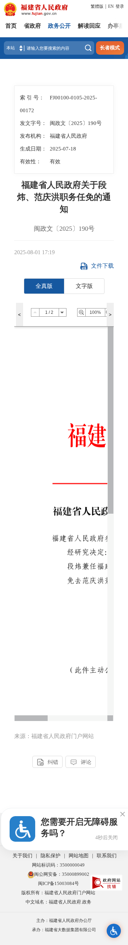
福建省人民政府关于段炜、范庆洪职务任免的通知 (64, 197)
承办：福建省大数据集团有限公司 (64, 929)
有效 (55, 161)
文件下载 (102, 266)
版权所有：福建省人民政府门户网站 (58, 892)
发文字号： (33, 123)
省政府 (32, 26)
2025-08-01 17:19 (34, 252)
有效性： (30, 161)
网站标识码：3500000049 (58, 865)
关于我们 (22, 855)
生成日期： (33, 149)
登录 (120, 6)
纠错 (47, 762)
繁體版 (97, 6)
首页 (11, 26)
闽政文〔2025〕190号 (64, 228)
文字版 (84, 286)
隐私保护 (50, 855)
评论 (80, 762)
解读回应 (89, 26)
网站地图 (79, 855)
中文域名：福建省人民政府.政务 (58, 902)
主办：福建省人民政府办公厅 (64, 920)
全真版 (44, 286)
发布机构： (33, 136)
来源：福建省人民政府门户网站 (54, 736)
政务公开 (59, 26)
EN (111, 6)
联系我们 (107, 855)
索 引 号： (32, 97)
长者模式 (110, 47)
